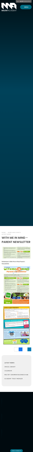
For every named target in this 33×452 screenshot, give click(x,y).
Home (4, 232)
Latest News (6, 234)
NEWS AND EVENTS (14, 232)
